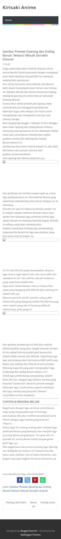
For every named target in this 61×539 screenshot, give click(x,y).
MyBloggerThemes (30, 534)
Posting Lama (48, 502)
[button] (20, 480)
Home (8, 20)
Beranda (33, 504)
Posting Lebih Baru (16, 502)
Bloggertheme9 (28, 530)
